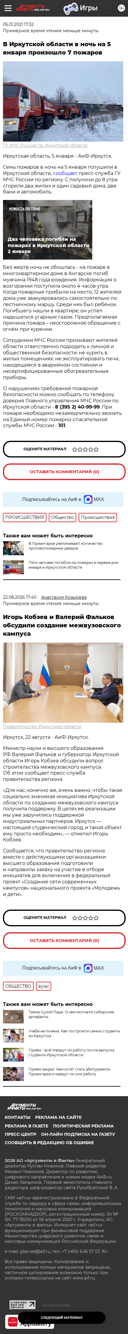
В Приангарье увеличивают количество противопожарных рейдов (66, 545)
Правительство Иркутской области (42, 726)
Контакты (17, 1117)
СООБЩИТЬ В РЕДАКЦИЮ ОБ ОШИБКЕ (49, 1142)
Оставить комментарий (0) (64, 471)
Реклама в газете (26, 1126)
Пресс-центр (20, 1134)
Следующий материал (61, 1318)
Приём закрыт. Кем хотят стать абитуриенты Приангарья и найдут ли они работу (69, 1071)
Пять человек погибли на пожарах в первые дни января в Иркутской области (73, 565)
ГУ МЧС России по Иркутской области (45, 145)
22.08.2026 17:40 (19, 597)
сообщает (65, 173)
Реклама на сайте (58, 1117)
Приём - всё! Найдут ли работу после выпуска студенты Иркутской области (71, 1052)
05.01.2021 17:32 (18, 24)
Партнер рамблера (56, 1305)
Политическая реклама (83, 1126)
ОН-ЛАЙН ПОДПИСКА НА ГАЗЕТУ (78, 1134)
